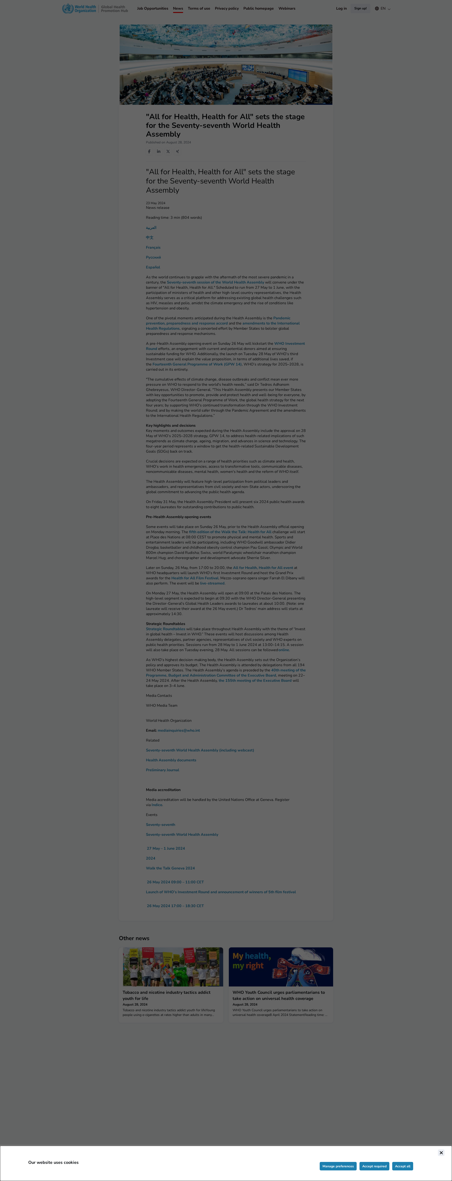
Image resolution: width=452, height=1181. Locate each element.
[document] (226, 1163)
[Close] (441, 1152)
